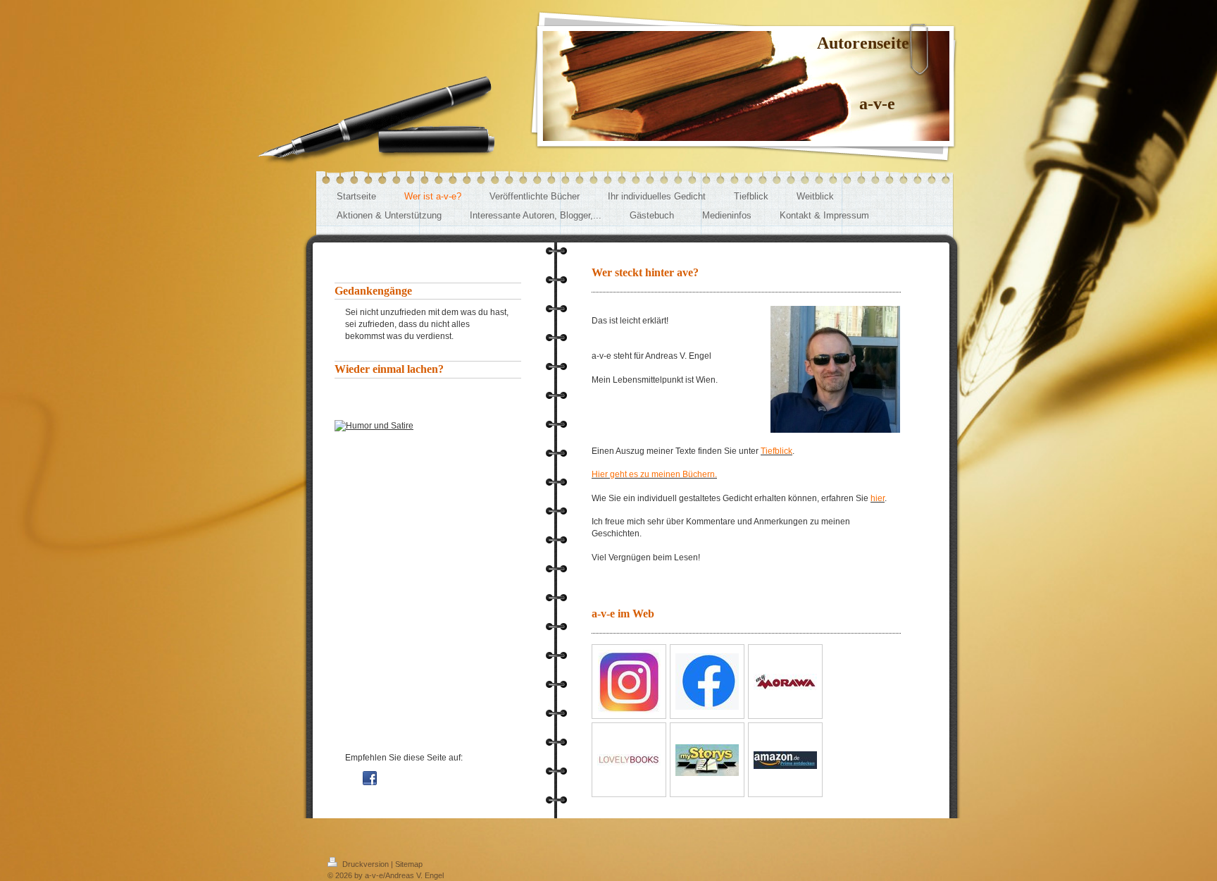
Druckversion (365, 864)
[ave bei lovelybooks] (629, 760)
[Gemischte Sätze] (428, 542)
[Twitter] (391, 778)
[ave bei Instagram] (629, 681)
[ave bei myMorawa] (785, 682)
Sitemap (409, 864)
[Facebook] (370, 778)
